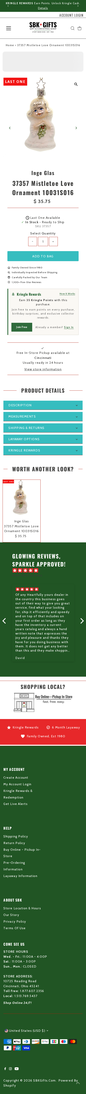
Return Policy (14, 843)
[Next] (77, 5)
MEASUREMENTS (22, 416)
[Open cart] (80, 28)
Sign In (69, 327)
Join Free (21, 327)
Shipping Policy (15, 836)
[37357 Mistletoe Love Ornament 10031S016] (21, 498)
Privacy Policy (14, 921)
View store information (43, 369)
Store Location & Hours (22, 908)
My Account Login (17, 784)
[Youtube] (17, 1069)
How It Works (67, 293)
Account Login (71, 15)
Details (43, 8)
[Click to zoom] (76, 84)
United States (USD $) (27, 1031)
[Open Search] (72, 28)
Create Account (15, 777)
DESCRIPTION (20, 405)
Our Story (11, 915)
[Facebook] (5, 1069)
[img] (45, 570)
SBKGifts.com (44, 1080)
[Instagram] (10, 1069)
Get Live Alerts (15, 804)
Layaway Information (20, 876)
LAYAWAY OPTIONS (24, 439)
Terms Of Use (14, 928)
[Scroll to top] (78, 1083)
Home (10, 45)
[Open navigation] (13, 28)
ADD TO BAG (42, 256)
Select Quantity (43, 233)
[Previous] (8, 5)
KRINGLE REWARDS (24, 450)
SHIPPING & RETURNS (26, 428)
